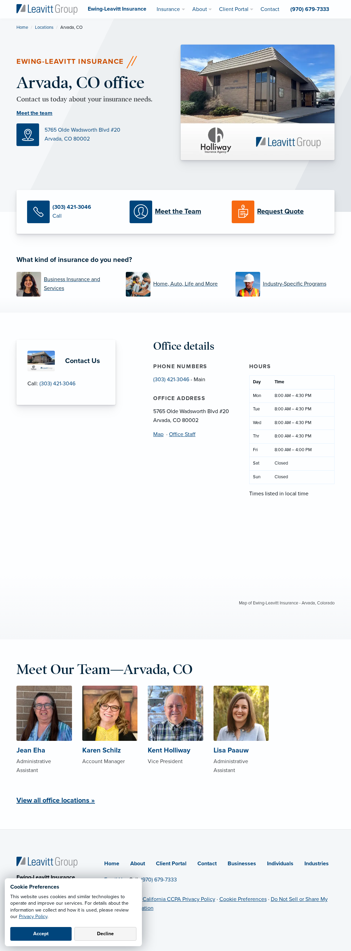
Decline (105, 934)
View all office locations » (55, 800)
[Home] (46, 861)
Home (22, 27)
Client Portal (171, 863)
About (137, 863)
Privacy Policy (33, 916)
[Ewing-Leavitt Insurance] (46, 8)
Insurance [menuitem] (168, 9)
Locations (44, 27)
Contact (207, 863)
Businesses (242, 863)
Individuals (280, 863)
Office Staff (182, 434)
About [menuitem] (199, 9)
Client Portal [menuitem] (234, 9)
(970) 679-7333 (159, 879)
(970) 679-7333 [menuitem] (309, 9)
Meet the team (34, 113)
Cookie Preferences (243, 899)
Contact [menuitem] (270, 9)
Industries (316, 863)
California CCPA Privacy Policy (179, 899)
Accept (41, 934)
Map (158, 434)
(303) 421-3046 (57, 383)
